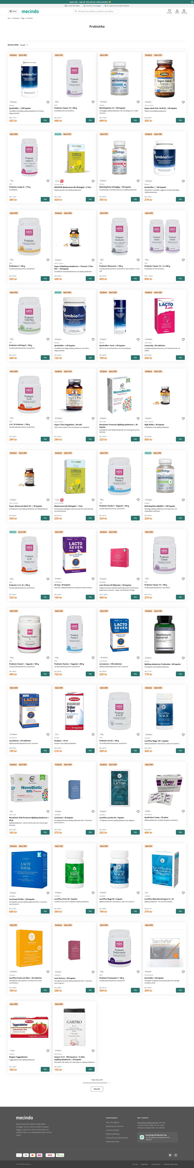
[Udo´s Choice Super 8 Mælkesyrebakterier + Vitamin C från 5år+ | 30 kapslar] (74, 236)
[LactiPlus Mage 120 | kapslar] (164, 711)
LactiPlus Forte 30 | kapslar (65, 899)
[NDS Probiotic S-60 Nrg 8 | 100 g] (29, 315)
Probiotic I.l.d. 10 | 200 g (19, 585)
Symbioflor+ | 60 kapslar (64, 345)
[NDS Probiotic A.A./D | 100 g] (119, 711)
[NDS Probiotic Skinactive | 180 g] (119, 236)
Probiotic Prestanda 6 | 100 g (111, 978)
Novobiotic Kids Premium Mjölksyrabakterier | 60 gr (29, 818)
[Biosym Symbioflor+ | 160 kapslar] (164, 157)
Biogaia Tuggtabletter (18, 1057)
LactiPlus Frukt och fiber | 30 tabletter (25, 978)
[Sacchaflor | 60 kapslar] (164, 948)
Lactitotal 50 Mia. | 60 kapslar (22, 899)
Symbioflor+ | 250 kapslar (20, 108)
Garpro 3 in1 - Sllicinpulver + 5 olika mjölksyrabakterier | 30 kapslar (69, 1058)
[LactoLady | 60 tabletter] (164, 316)
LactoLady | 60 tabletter (154, 345)
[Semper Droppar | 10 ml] (74, 711)
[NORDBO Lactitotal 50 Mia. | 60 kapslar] (29, 869)
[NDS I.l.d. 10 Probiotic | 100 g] (29, 394)
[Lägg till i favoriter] (48, 102)
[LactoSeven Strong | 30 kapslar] (74, 555)
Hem (9, 18)
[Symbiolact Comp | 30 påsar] (164, 788)
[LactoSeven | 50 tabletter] (29, 711)
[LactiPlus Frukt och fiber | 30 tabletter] (29, 948)
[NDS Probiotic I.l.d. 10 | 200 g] (29, 555)
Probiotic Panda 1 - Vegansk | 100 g (24, 664)
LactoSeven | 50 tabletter (20, 740)
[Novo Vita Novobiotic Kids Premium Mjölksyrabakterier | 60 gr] (29, 788)
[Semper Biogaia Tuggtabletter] (29, 1027)
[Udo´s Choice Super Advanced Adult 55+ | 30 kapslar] (29, 476)
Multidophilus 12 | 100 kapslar (112, 108)
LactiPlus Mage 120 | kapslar (156, 741)
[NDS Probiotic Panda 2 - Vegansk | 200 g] (74, 634)
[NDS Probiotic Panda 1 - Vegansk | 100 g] (29, 634)
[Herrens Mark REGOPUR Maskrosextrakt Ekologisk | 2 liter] (74, 157)
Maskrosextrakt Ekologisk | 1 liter (68, 506)
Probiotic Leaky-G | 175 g (19, 187)
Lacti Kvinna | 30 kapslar (64, 978)
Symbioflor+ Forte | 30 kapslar (112, 345)
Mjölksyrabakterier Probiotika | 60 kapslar (162, 664)
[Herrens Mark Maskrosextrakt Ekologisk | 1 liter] (74, 476)
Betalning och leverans (114, 1126)
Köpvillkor (144, 1164)
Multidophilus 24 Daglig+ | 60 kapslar (115, 187)
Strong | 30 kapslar (62, 585)
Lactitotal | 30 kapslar (63, 817)
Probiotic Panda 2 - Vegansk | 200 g (69, 664)
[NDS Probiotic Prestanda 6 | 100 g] (119, 948)
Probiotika (29, 18)
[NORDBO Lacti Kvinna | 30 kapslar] (74, 948)
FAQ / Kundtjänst (112, 1122)
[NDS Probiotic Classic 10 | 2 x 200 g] (164, 236)
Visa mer (97, 1089)
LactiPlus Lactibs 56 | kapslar (111, 817)
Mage (22, 18)
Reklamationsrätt (112, 1142)
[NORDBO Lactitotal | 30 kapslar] (74, 788)
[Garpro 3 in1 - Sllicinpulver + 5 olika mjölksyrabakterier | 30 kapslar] (74, 1027)
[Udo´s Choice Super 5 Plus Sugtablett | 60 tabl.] (74, 395)
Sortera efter (13, 45)
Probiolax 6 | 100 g (17, 266)
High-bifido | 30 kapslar (154, 424)
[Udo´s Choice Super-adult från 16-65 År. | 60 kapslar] (164, 78)
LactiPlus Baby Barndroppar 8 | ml (159, 899)
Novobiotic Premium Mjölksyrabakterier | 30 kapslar (118, 425)
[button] (184, 11)
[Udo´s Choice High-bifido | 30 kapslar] (164, 395)
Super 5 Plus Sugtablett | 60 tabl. (68, 424)
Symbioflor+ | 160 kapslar (155, 187)
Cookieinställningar (170, 1164)
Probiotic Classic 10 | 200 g (65, 108)
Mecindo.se (26, 1164)
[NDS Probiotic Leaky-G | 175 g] (29, 157)
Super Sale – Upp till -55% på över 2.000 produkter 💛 (97, 2)
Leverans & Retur (112, 1130)
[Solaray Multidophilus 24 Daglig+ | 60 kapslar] (119, 157)
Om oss (135, 1164)
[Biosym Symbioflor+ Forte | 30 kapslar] (119, 316)
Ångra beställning (112, 1134)
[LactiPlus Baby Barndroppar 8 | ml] (164, 869)
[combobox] (95, 11)
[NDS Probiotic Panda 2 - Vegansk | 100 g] (119, 476)
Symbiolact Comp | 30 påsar (156, 817)
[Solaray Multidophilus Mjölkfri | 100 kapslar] (164, 476)
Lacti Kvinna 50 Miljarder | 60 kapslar (115, 585)
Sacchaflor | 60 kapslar (154, 978)
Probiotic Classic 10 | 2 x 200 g (157, 266)
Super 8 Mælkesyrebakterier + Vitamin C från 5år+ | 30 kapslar (73, 267)
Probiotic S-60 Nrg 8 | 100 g (20, 345)
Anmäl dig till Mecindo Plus (147, 1122)
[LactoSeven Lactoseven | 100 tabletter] (119, 634)
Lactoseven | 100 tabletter (110, 664)
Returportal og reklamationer (117, 1138)
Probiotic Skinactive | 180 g (111, 266)
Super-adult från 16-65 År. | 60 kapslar (160, 108)
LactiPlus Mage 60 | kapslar (110, 899)
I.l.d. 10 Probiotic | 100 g (19, 424)
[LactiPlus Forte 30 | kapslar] (74, 869)
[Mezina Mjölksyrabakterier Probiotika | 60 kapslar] (164, 634)
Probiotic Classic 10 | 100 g (155, 585)
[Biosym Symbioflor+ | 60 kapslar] (74, 316)
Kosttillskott (15, 18)
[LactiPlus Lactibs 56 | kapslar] (119, 788)
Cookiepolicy (155, 1164)
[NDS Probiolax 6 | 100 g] (29, 236)
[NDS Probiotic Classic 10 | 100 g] (164, 555)
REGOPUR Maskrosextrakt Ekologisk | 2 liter (72, 187)
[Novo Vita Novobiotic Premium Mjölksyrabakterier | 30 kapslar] (119, 395)
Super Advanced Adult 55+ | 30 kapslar (25, 506)
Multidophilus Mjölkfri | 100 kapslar (159, 506)
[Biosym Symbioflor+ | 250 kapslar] (29, 78)
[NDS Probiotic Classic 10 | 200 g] (74, 78)
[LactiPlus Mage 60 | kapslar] (119, 869)
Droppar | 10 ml (61, 740)
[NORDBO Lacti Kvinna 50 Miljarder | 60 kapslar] (119, 555)
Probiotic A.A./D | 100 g (109, 740)
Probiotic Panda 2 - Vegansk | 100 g (114, 506)
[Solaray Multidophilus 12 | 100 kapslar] (119, 78)
